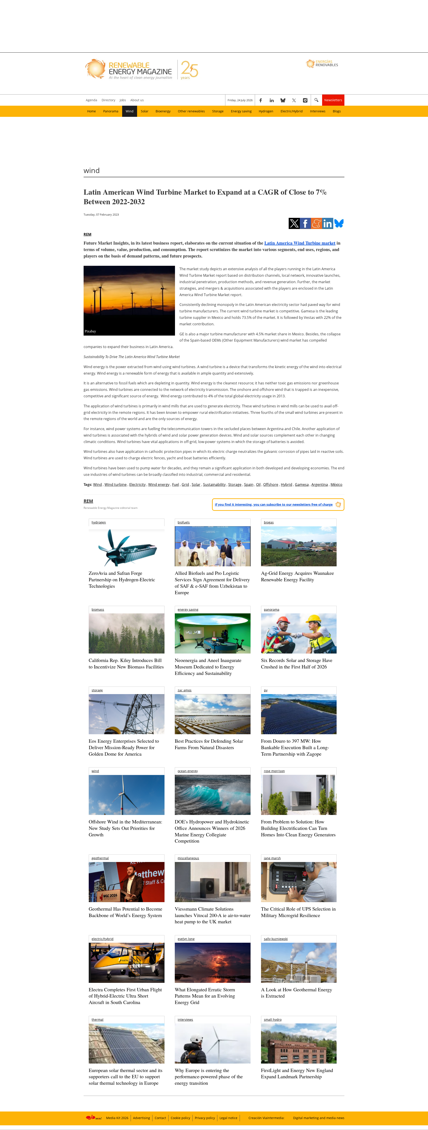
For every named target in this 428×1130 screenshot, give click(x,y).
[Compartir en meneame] (316, 223)
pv (266, 690)
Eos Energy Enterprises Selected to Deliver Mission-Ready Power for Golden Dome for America (124, 747)
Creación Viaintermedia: (266, 1118)
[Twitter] (294, 100)
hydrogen (99, 522)
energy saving (188, 609)
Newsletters (333, 100)
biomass (98, 609)
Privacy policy (205, 1118)
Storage (218, 111)
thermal (97, 1019)
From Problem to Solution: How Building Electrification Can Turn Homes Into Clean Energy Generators (298, 827)
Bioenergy (163, 111)
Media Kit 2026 (117, 1118)
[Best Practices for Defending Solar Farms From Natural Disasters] (212, 720)
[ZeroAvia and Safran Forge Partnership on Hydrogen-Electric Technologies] (126, 554)
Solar (144, 111)
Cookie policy (180, 1118)
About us (137, 100)
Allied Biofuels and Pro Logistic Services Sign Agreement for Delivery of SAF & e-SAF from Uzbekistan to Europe (212, 582)
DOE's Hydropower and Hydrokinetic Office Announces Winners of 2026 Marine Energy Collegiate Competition (212, 831)
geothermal (100, 858)
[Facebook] (260, 100)
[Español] (322, 63)
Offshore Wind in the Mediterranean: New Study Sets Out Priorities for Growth (125, 827)
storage (97, 690)
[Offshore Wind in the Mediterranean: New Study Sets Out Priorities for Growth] (126, 804)
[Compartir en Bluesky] (338, 223)
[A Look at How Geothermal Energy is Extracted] (299, 971)
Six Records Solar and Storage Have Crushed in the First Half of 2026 (296, 663)
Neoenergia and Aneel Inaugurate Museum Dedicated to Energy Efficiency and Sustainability (208, 666)
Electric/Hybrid (292, 111)
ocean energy (188, 771)
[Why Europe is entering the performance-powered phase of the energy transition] (212, 1049)
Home (91, 111)
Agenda (91, 100)
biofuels (184, 522)
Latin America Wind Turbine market (299, 243)
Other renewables (191, 111)
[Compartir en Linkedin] (327, 223)
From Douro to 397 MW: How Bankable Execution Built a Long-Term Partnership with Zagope (295, 747)
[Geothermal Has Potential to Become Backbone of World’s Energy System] (126, 888)
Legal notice (228, 1118)
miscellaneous (188, 858)
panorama (271, 609)
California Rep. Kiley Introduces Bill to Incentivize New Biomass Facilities (126, 663)
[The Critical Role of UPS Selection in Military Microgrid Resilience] (299, 888)
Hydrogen (266, 111)
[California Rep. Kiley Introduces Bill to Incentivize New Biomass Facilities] (126, 635)
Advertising (141, 1118)
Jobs (123, 100)
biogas (269, 522)
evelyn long (186, 939)
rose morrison (274, 771)
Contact (160, 1118)
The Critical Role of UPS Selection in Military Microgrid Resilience (298, 911)
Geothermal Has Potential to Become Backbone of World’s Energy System (125, 911)
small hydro (273, 1019)
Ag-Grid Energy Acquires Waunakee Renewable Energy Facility (297, 576)
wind (95, 771)
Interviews (317, 111)
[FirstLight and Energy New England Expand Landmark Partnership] (299, 1053)
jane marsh (272, 858)
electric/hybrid (102, 939)
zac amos (184, 690)
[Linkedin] (271, 100)
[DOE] (212, 801)
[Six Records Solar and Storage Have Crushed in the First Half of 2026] (299, 639)
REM (87, 234)
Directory (108, 100)
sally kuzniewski (276, 939)
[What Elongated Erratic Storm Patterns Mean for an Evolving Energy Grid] (212, 965)
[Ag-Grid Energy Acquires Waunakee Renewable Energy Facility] (299, 547)
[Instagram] (305, 100)
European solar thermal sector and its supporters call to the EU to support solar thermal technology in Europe (126, 1076)
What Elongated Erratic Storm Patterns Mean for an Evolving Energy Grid (205, 995)
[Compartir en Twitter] (294, 223)
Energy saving (241, 111)
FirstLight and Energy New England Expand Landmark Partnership (297, 1073)
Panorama (110, 111)
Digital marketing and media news (318, 1118)
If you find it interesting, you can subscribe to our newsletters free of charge (274, 504)
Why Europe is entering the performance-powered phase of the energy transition (209, 1076)
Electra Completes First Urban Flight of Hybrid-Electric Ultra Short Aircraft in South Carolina (125, 995)
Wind (130, 111)
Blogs (337, 111)
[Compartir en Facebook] (305, 223)
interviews (185, 1019)
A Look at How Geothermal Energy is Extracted (296, 992)
